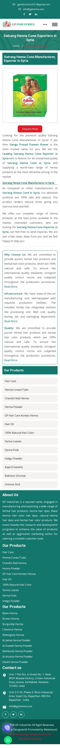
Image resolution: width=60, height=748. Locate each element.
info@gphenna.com (33, 9)
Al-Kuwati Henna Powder (17, 645)
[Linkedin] (36, 14)
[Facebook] (24, 14)
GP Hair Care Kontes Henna (21, 415)
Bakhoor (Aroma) (15, 475)
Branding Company (30, 739)
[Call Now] (7, 726)
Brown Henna (10, 618)
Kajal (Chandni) (14, 467)
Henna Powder (14, 407)
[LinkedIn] (21, 714)
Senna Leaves (13, 441)
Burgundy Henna (12, 624)
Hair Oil (9, 424)
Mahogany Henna (13, 635)
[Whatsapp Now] (8, 740)
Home (16, 45)
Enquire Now (30, 129)
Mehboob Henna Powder (17, 651)
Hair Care (10, 381)
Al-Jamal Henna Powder (16, 640)
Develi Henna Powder (15, 662)
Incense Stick (12, 484)
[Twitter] (30, 14)
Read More (10, 286)
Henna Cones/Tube (16, 389)
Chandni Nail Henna (17, 398)
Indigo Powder (13, 458)
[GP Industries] (18, 24)
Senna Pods (12, 450)
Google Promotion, (40, 734)
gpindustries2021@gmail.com (33, 4)
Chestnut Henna (12, 629)
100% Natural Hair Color (19, 432)
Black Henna (9, 613)
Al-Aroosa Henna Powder (17, 656)
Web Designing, (19, 734)
